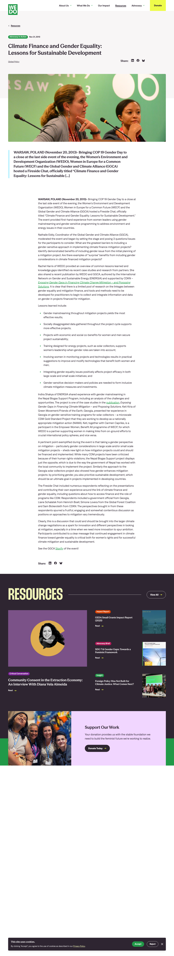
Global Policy (13, 62)
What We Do (83, 5)
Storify (59, 548)
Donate (158, 5)
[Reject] (162, 944)
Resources (120, 5)
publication (112, 402)
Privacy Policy (79, 946)
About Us (64, 5)
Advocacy (137, 5)
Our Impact (104, 5)
